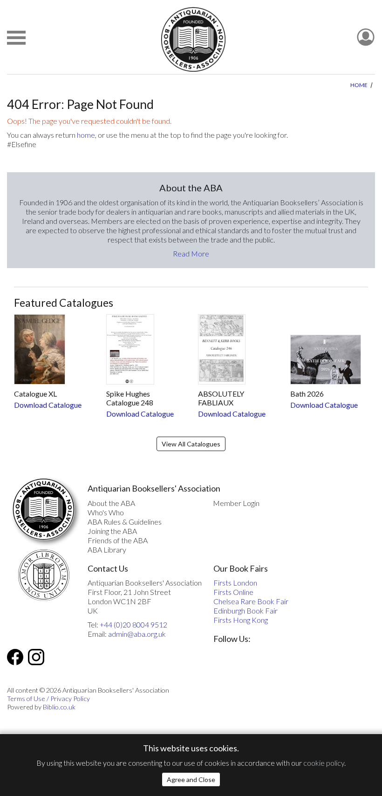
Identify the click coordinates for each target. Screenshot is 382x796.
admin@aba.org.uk (137, 633)
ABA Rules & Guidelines (125, 521)
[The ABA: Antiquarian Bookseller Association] (193, 39)
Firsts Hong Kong (240, 619)
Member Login (236, 503)
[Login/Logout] (365, 37)
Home (359, 84)
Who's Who (106, 512)
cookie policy (323, 762)
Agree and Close (191, 779)
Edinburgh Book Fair (245, 610)
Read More (191, 253)
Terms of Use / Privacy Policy (48, 698)
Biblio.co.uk (59, 707)
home (86, 134)
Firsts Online (233, 591)
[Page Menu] (16, 37)
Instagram (36, 657)
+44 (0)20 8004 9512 (133, 624)
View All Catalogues (191, 444)
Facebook (15, 657)
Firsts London (235, 582)
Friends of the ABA (118, 540)
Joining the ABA (112, 530)
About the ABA (111, 503)
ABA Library (107, 549)
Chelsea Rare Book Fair (250, 601)
